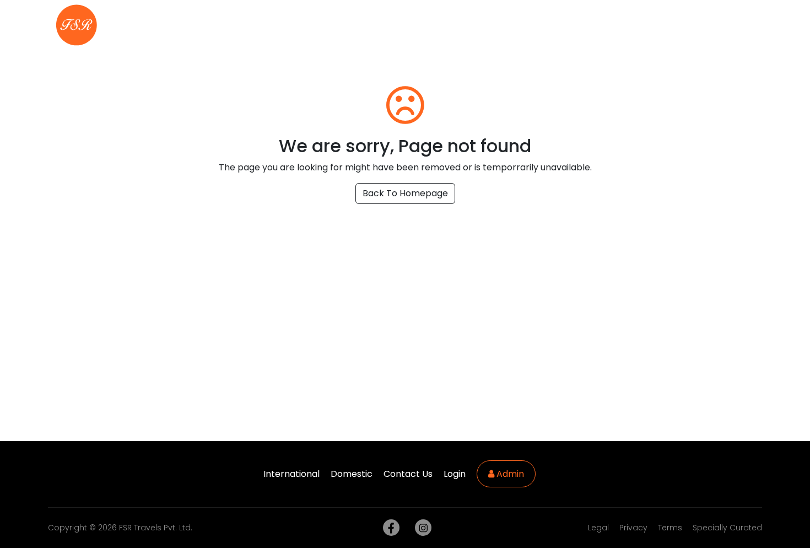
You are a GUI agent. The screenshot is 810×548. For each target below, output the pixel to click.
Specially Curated (727, 527)
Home (437, 25)
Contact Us (719, 25)
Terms (670, 527)
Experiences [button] (640, 25)
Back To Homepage (405, 193)
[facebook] (389, 528)
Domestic (571, 25)
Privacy (633, 527)
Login (455, 474)
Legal (598, 527)
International (500, 25)
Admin (509, 474)
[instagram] (421, 528)
